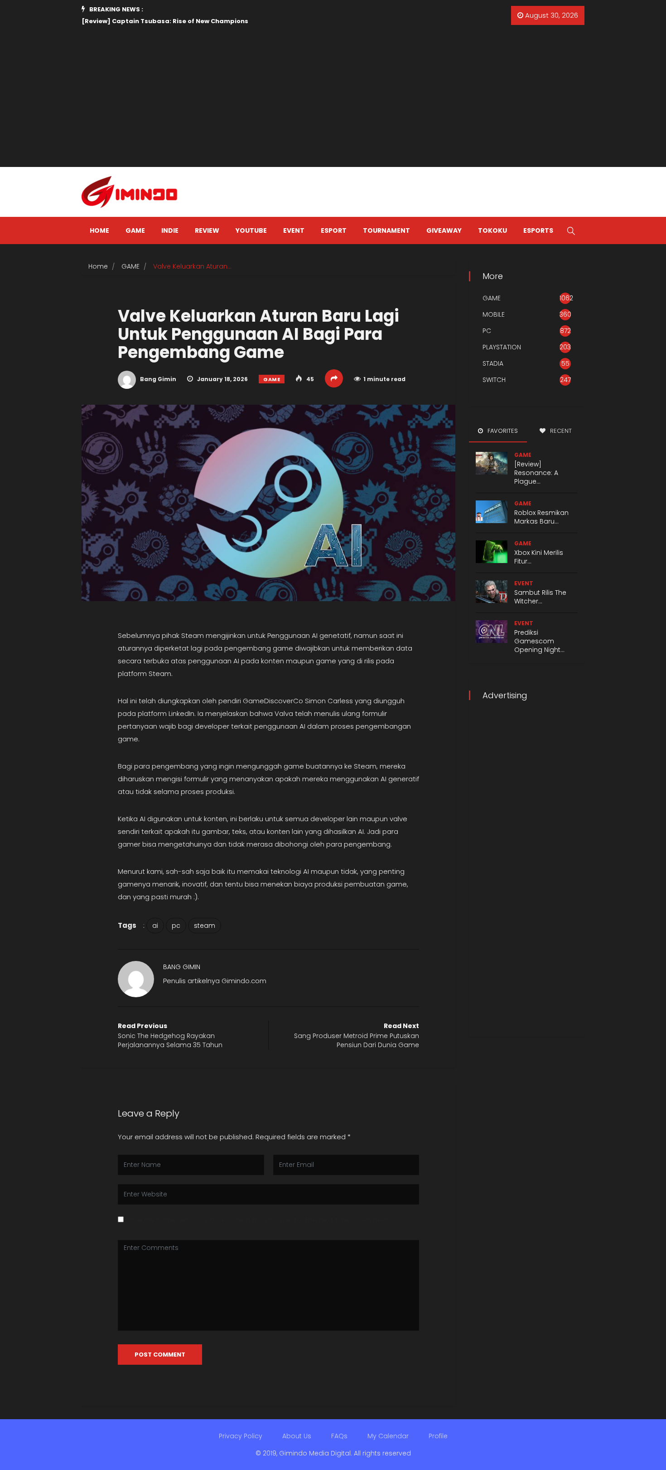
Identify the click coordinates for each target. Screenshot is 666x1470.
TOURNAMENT (386, 230)
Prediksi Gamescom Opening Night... (539, 641)
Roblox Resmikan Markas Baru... (541, 517)
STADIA (493, 363)
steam (204, 925)
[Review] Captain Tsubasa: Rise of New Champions (165, 21)
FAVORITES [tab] (502, 430)
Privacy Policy (240, 1436)
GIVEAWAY (444, 230)
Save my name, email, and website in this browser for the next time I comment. (257, 1220)
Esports (538, 230)
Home (98, 266)
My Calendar (388, 1436)
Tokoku (492, 230)
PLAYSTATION (502, 347)
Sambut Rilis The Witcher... (540, 597)
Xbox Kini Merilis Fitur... (538, 557)
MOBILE (494, 314)
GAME (135, 230)
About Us (296, 1436)
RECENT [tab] (560, 430)
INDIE (170, 230)
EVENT (293, 230)
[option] (210, 21)
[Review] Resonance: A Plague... (536, 473)
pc (176, 925)
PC (487, 330)
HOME (99, 230)
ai (155, 925)
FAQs (339, 1436)
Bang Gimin (157, 379)
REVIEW (207, 230)
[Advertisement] (333, 98)
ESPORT (334, 230)
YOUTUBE (251, 230)
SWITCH (494, 379)
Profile (438, 1436)
